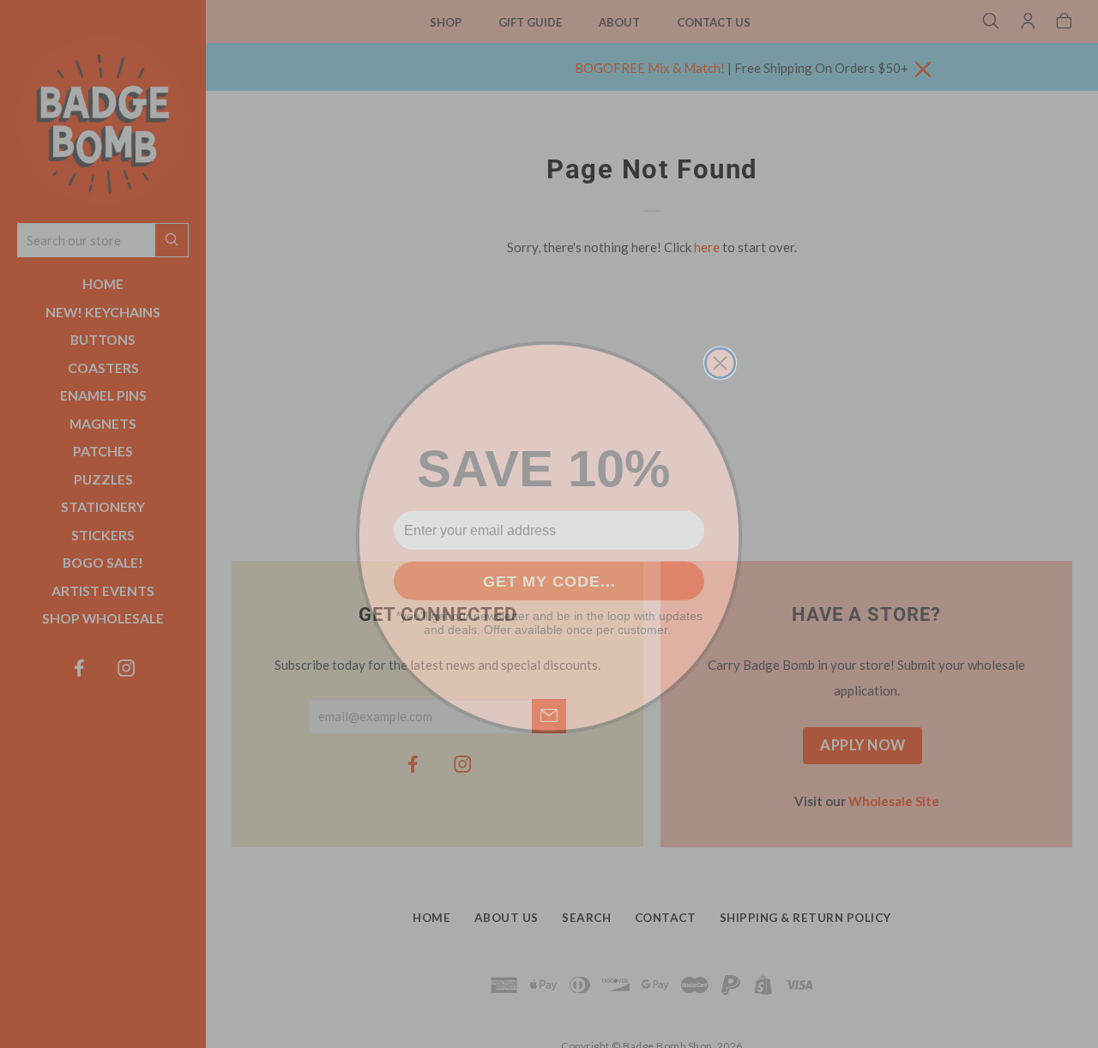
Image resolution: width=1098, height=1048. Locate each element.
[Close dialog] (720, 349)
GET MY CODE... (549, 567)
